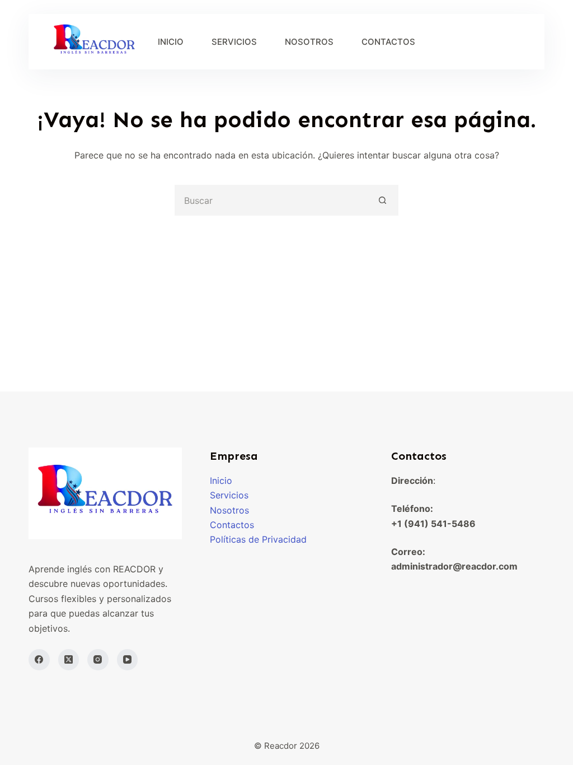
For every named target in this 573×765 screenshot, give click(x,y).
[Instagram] (98, 659)
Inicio (221, 480)
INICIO (171, 41)
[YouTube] (127, 659)
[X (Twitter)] (68, 659)
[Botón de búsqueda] (383, 200)
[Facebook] (39, 659)
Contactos (232, 524)
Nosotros (229, 510)
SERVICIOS (234, 41)
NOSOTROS (309, 41)
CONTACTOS (388, 41)
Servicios (229, 495)
